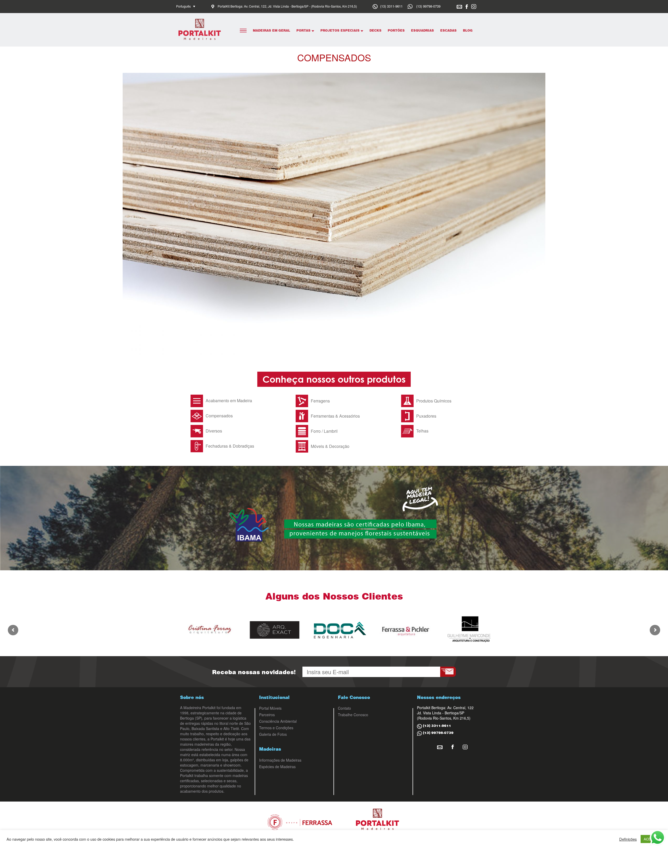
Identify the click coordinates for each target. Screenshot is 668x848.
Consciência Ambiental (278, 721)
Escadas (448, 30)
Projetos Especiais (340, 30)
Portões (396, 30)
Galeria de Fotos (273, 734)
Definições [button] (628, 839)
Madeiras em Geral (271, 30)
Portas (304, 30)
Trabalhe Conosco (353, 714)
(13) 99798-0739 (428, 6)
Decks (375, 30)
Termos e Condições (276, 727)
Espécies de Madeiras (277, 766)
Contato (344, 708)
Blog (468, 30)
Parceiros (267, 714)
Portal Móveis (270, 708)
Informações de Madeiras (280, 760)
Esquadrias (422, 30)
